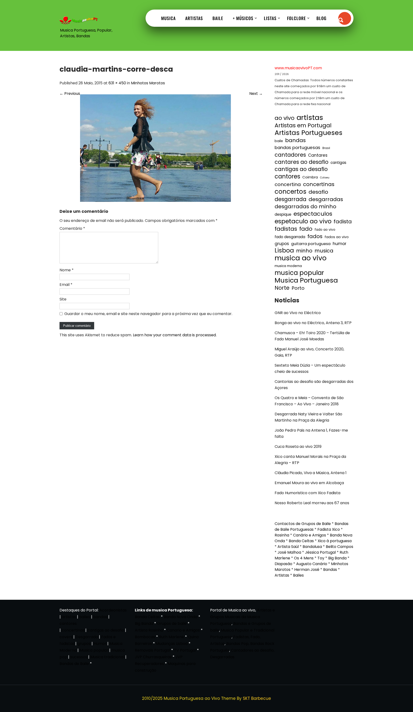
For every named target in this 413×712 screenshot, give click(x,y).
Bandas (330, 569)
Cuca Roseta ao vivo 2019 (298, 446)
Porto (298, 288)
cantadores (290, 154)
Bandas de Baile (74, 663)
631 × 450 (117, 83)
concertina (288, 184)
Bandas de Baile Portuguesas (311, 526)
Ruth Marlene (171, 637)
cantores (287, 176)
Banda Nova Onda (180, 617)
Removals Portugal (152, 650)
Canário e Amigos (309, 535)
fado (305, 228)
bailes (84, 617)
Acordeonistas (113, 610)
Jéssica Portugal (320, 552)
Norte (282, 288)
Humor (100, 643)
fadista (343, 221)
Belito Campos (339, 546)
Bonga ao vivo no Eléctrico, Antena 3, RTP (313, 323)
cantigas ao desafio (301, 169)
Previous (70, 93)
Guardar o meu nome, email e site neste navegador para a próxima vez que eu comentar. (148, 313)
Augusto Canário (311, 564)
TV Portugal (185, 650)
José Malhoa (289, 552)
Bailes (298, 575)
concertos (290, 191)
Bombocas (145, 637)
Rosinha (282, 535)
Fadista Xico (328, 529)
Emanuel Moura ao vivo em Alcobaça (309, 483)
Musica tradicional (107, 657)
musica (324, 250)
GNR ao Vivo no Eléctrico (298, 313)
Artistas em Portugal (303, 125)
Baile (217, 18)
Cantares (317, 155)
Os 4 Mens (304, 558)
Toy (320, 558)
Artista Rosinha (149, 630)
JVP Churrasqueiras (153, 657)
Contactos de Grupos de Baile (303, 523)
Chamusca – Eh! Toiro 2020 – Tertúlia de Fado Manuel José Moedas (312, 336)
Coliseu (324, 177)
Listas (270, 18)
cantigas (338, 162)
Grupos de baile (172, 623)
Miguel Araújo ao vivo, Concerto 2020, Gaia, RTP (309, 352)
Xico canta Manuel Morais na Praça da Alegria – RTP (310, 460)
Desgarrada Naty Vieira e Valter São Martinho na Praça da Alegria (308, 417)
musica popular (299, 272)
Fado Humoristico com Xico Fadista (307, 493)
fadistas (286, 228)
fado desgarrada (290, 236)
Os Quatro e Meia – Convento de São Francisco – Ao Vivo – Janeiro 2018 (309, 401)
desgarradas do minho (305, 206)
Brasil (326, 148)
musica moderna (288, 266)
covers (66, 637)
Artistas (194, 18)
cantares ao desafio (301, 162)
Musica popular (94, 650)
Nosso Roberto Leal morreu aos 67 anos (312, 503)
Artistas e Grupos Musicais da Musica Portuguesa (242, 616)
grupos (282, 243)
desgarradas (326, 199)
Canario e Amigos (183, 630)
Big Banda (337, 558)
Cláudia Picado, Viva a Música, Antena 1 (311, 473)
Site (63, 299)
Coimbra (310, 177)
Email (66, 284)
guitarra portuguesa (311, 243)
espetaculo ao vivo (303, 221)
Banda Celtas (301, 541)
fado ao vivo (325, 229)
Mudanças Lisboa (172, 643)
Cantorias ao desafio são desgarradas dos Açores (314, 385)
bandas (295, 140)
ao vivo (284, 118)
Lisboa (284, 250)
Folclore (296, 18)
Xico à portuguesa (335, 541)
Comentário (72, 228)
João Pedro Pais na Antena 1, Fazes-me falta (311, 433)
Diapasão (283, 564)
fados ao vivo (337, 237)
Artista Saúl (288, 546)
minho (304, 250)
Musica (168, 18)
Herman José (306, 569)
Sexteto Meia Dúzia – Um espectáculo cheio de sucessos (310, 368)
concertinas (318, 184)
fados (314, 236)
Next (256, 93)
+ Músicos (243, 18)
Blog (321, 18)
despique (283, 214)
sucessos (78, 657)
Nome (67, 270)
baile (279, 141)
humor (339, 243)
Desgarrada (87, 637)
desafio (318, 192)
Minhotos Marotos (148, 83)
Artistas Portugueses (308, 132)
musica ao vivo (300, 258)
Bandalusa (312, 546)
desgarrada (290, 199)
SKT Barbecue (257, 698)
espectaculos (312, 213)
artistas (310, 117)
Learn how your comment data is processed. (175, 335)
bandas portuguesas (297, 147)
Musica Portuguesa (306, 280)
